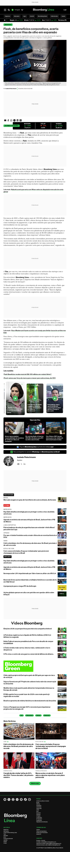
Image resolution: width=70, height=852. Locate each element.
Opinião (6, 840)
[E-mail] (18, 464)
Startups (38, 715)
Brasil (37, 802)
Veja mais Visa (35, 420)
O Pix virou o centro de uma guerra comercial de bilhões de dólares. (29, 654)
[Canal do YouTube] (13, 799)
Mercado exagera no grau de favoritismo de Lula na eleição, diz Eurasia (30, 500)
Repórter (19, 460)
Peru (37, 811)
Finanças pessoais (8, 838)
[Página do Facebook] (5, 799)
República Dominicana (42, 822)
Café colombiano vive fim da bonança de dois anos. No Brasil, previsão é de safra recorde (19, 746)
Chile (37, 810)
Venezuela (38, 808)
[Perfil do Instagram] (17, 799)
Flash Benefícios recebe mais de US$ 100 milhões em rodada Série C (28, 374)
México (38, 804)
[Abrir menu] (5, 10)
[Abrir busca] (8, 10)
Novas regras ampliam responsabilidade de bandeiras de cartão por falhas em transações (14, 439)
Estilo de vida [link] (54, 16)
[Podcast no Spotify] (29, 799)
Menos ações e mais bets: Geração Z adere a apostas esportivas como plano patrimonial (50, 775)
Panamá (38, 814)
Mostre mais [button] (35, 783)
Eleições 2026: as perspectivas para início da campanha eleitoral (28, 629)
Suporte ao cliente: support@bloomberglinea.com (48, 843)
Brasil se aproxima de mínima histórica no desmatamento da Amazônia (30, 701)
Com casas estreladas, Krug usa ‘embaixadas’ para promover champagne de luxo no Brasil (51, 746)
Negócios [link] (7, 16)
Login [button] (64, 10)
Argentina (38, 805)
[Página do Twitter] (9, 799)
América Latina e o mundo (42, 801)
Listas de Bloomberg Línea (10, 832)
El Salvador (39, 819)
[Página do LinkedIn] (21, 799)
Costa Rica (39, 817)
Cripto (5, 843)
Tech (5, 834)
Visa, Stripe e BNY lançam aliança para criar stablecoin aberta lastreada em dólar (54, 438)
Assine (38, 829)
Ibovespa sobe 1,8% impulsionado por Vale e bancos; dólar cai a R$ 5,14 (30, 573)
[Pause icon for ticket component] (5, 20)
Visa (21, 715)
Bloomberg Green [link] (42, 16)
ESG (5, 837)
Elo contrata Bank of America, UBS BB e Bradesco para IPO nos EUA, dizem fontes (34, 438)
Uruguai (38, 816)
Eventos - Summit (40, 840)
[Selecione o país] (22, 10)
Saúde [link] (63, 16)
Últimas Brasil (29, 715)
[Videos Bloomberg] (35, 623)
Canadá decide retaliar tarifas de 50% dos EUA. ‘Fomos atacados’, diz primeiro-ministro (19, 775)
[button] (5, 120)
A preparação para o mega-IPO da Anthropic (20, 586)
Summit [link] (32, 16)
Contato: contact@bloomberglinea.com (46, 842)
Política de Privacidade (42, 832)
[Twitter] (21, 464)
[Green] (35, 666)
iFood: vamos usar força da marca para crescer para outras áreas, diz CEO (30, 378)
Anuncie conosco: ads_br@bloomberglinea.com (48, 845)
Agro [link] (24, 16)
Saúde (5, 841)
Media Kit (38, 834)
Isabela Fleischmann (11, 88)
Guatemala (39, 820)
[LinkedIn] (24, 464)
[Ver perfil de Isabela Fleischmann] (10, 461)
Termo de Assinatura (41, 831)
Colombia (38, 807)
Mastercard (46, 715)
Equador (38, 813)
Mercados (6, 831)
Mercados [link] (16, 16)
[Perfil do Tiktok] (25, 799)
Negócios (8, 24)
